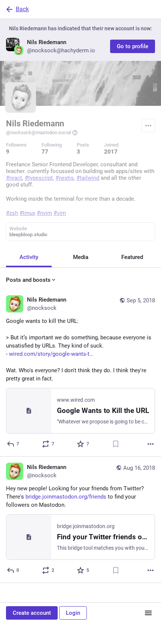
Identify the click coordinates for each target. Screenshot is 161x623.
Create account (32, 613)
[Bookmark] (115, 444)
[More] (150, 444)
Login (73, 613)
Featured (132, 257)
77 (45, 151)
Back (22, 9)
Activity (28, 257)
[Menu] (148, 125)
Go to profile (132, 46)
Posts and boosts (28, 280)
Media (80, 257)
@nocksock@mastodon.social (38, 132)
